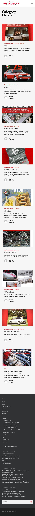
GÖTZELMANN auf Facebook (10, 446)
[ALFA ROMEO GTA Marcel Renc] (17, 156)
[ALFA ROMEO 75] (17, 73)
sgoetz (11, 55)
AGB (3, 437)
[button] (32, 3)
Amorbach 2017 (8, 420)
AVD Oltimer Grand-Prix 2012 (11, 422)
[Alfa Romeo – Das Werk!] (17, 238)
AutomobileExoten (7, 470)
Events (4, 418)
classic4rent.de (6, 477)
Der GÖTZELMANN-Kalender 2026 (11, 456)
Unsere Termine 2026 (8, 453)
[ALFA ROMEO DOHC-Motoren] (17, 114)
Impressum (5, 442)
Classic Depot (5, 479)
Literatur (16, 43)
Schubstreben (6, 461)
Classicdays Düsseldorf (8, 474)
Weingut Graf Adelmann (8, 489)
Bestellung (5, 411)
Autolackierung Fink (7, 472)
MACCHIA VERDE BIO (7, 496)
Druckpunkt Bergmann (8, 495)
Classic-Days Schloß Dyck (10, 427)
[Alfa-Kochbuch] (17, 197)
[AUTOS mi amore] (17, 32)
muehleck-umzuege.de (8, 481)
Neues (22, 43)
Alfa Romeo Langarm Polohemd (10, 458)
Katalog (4, 413)
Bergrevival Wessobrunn (10, 425)
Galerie (4, 404)
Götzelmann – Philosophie (9, 432)
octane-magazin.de (7, 482)
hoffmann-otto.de (7, 491)
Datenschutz (5, 439)
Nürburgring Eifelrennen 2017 (12, 430)
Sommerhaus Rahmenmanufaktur (11, 493)
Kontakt (4, 435)
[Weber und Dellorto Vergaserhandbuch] (17, 357)
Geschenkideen (8, 43)
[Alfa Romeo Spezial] (17, 278)
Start (3, 401)
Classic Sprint (5, 476)
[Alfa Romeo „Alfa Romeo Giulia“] (17, 317)
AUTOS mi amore (6, 463)
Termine (4, 416)
